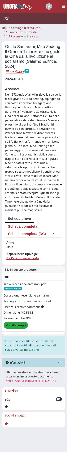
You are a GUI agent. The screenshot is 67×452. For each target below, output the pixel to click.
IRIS (4, 28)
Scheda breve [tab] (19, 219)
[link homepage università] (49, 6)
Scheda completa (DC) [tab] (27, 234)
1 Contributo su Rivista (21, 32)
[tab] (54, 234)
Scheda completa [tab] (22, 226)
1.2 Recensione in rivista (22, 36)
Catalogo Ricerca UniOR (27, 28)
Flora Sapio (15, 72)
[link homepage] (19, 6)
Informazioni (17, 362)
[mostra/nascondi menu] (63, 6)
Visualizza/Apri (16, 325)
